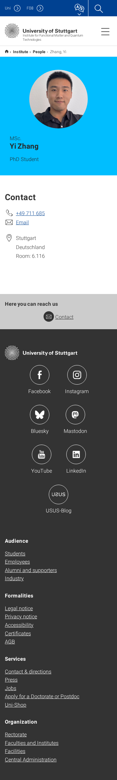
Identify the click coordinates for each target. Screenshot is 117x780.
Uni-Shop (15, 704)
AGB (10, 641)
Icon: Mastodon (75, 414)
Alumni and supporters (31, 570)
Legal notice (19, 608)
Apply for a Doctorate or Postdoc (42, 696)
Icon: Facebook (39, 375)
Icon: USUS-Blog (58, 494)
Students (15, 553)
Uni (8, 8)
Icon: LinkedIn (76, 454)
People (39, 51)
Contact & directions (28, 671)
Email (22, 222)
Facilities (15, 750)
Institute (20, 51)
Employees (17, 561)
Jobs (10, 687)
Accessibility (19, 624)
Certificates (18, 633)
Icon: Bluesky (39, 414)
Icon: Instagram (77, 375)
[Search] (98, 8)
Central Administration (31, 759)
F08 (30, 8)
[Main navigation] (105, 31)
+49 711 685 (30, 213)
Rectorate (16, 734)
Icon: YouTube (41, 454)
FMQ (6, 51)
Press (11, 679)
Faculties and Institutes (31, 742)
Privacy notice (21, 616)
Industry (14, 578)
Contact (64, 316)
